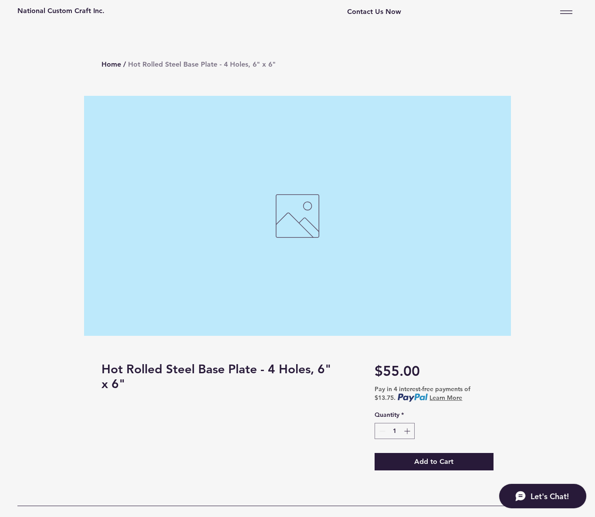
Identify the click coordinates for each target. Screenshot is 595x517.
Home (111, 64)
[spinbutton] (394, 431)
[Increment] (407, 431)
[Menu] (564, 12)
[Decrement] (381, 431)
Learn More (445, 398)
